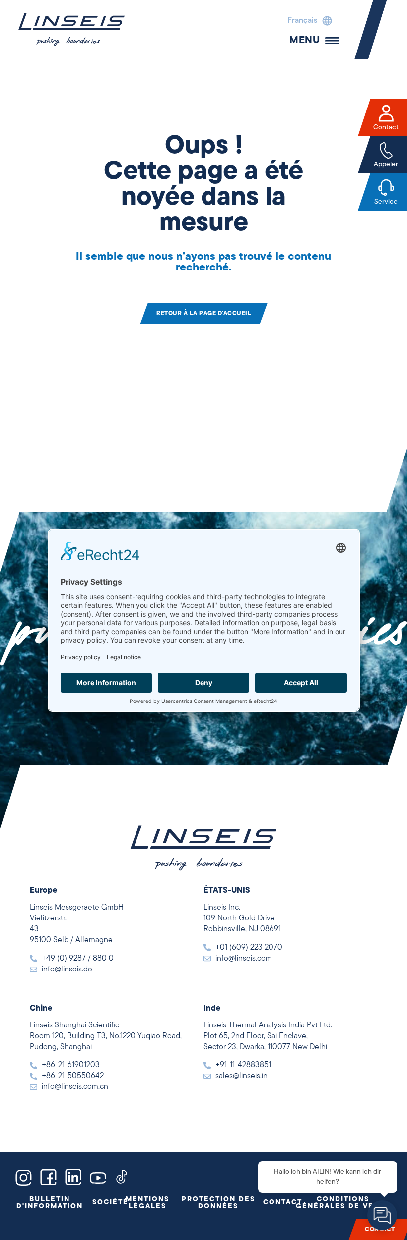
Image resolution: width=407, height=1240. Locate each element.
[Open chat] (382, 1215)
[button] (307, 20)
